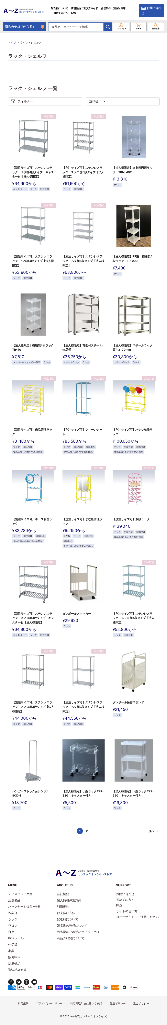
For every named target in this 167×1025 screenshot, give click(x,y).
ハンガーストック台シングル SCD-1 (30, 793)
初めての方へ (60, 12)
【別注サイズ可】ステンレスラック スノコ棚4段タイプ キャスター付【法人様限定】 (33, 618)
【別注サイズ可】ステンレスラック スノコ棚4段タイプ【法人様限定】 (133, 618)
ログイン (121, 28)
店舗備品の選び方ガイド (84, 8)
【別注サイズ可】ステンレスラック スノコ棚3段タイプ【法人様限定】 (33, 706)
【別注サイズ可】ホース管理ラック (32, 521)
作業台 (12, 913)
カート (138, 28)
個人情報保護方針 (69, 900)
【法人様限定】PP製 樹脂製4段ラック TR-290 (132, 259)
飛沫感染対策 (17, 970)
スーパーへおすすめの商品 (26, 362)
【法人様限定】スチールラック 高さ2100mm (134, 347)
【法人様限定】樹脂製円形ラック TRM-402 (133, 170)
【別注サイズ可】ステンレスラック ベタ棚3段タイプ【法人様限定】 (83, 706)
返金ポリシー (141, 1003)
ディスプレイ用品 (20, 894)
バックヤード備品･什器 (24, 907)
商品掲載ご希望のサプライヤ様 (78, 932)
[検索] (108, 26)
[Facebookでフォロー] (11, 982)
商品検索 (155, 28)
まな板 (67, 536)
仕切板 (12, 944)
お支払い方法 (66, 913)
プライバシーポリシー (49, 1003)
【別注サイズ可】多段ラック (131, 519)
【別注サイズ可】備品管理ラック (32, 432)
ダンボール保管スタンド (128, 702)
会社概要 (63, 894)
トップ (12, 42)
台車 (11, 932)
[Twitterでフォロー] (19, 982)
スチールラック (71, 362)
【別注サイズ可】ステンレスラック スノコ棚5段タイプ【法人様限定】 (83, 172)
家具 (11, 951)
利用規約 (63, 907)
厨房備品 (14, 963)
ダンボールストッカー (77, 613)
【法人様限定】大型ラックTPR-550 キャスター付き (133, 793)
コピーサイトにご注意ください (137, 917)
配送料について (59, 8)
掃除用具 (90, 446)
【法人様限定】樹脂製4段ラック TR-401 (33, 347)
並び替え (95, 101)
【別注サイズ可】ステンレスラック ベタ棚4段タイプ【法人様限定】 (33, 261)
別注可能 (44, 189)
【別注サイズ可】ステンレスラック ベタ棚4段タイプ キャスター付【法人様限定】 (33, 172)
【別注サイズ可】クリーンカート (82, 432)
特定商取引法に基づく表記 (86, 1003)
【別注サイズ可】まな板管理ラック (82, 521)
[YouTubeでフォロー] (34, 982)
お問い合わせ (151, 10)
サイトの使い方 (126, 911)
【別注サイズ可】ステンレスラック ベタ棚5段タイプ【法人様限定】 (83, 261)
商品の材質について (70, 938)
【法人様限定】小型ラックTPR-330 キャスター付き (83, 793)
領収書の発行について (72, 925)
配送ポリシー (118, 1003)
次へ (151, 831)
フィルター (25, 101)
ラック (33, 189)
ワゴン (12, 925)
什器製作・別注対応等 (113, 8)
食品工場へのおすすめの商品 (27, 452)
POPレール (16, 938)
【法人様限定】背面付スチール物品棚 (82, 347)
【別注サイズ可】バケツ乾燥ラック (133, 432)
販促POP (14, 957)
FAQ (73, 12)
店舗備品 (14, 900)
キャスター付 (20, 189)
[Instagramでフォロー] (26, 982)
